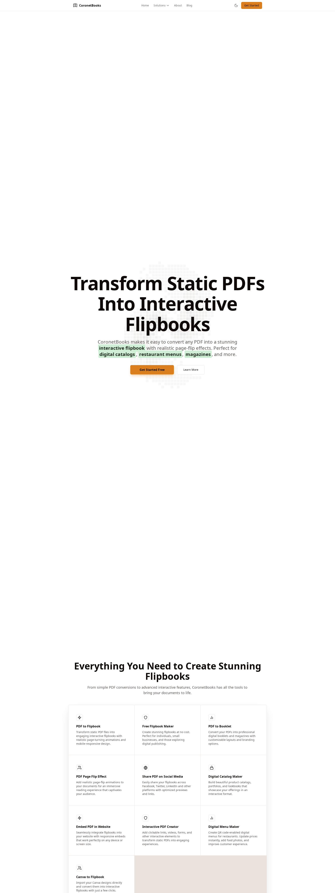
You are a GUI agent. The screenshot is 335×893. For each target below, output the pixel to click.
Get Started (251, 5)
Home (145, 5)
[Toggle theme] (236, 5)
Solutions (160, 5)
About (178, 5)
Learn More (190, 369)
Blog (189, 5)
